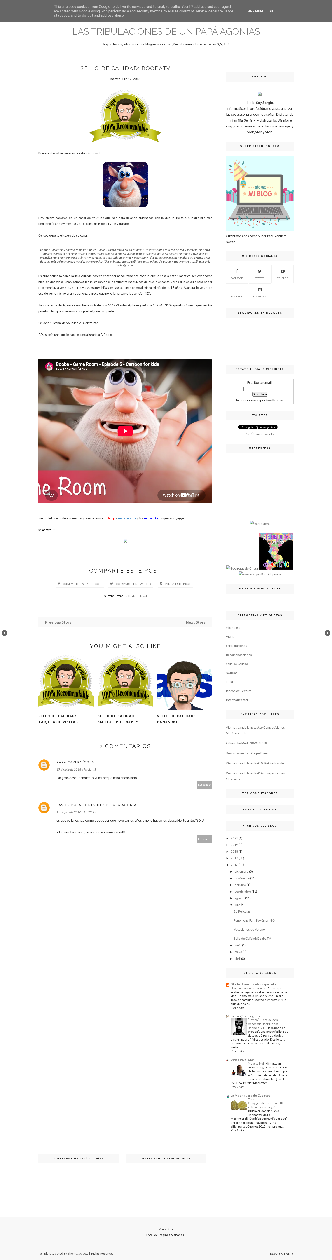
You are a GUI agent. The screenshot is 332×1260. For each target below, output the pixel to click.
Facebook (237, 278)
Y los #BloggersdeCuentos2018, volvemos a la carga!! (266, 1103)
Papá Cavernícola (75, 762)
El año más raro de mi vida (248, 988)
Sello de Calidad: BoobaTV (252, 938)
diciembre (241, 871)
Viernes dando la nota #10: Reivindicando (255, 763)
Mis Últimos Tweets (260, 434)
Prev (4, 633)
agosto (240, 898)
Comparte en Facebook (82, 584)
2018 (234, 851)
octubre (240, 885)
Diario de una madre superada (253, 984)
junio (238, 945)
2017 (234, 858)
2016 (234, 865)
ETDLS (231, 682)
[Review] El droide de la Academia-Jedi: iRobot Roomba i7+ (263, 1024)
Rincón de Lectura (238, 691)
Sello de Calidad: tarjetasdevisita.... (59, 719)
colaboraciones (236, 646)
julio (237, 905)
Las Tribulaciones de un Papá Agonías (166, 31)
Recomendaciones (239, 655)
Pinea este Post (178, 584)
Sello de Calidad (136, 596)
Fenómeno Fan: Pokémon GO (254, 920)
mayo (238, 952)
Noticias (231, 673)
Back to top (280, 1254)
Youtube (282, 278)
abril (238, 958)
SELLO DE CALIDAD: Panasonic (176, 719)
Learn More (254, 11)
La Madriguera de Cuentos (250, 1095)
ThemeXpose (77, 1253)
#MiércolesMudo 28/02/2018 (246, 743)
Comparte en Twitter (134, 584)
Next (327, 633)
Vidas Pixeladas (243, 1060)
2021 (234, 838)
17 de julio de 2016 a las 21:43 (76, 769)
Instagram (259, 296)
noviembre (242, 878)
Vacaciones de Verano (249, 929)
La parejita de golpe (245, 1016)
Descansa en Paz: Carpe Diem (247, 753)
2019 (234, 845)
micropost (233, 627)
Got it (274, 11)
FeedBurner (275, 400)
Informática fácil (237, 700)
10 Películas (242, 911)
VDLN (230, 636)
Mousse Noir (257, 1063)
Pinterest (237, 296)
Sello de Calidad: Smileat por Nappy (118, 719)
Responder (204, 784)
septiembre (243, 891)
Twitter (259, 278)
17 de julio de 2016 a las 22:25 (76, 812)
